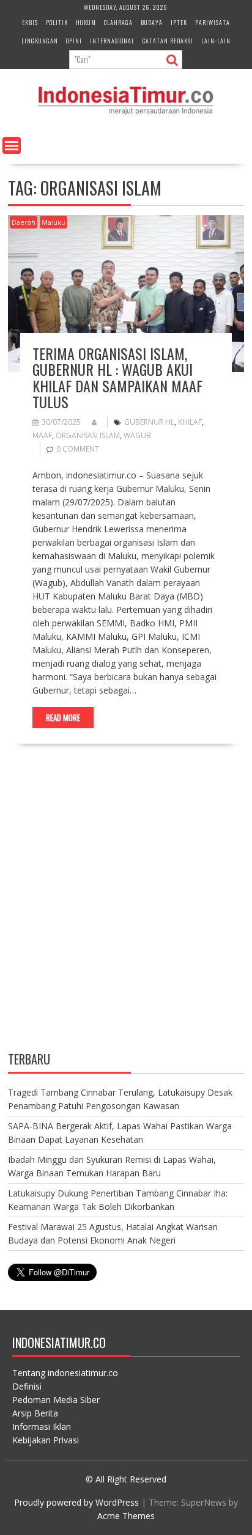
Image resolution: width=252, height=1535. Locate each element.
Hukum (86, 22)
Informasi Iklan (41, 1426)
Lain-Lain (216, 40)
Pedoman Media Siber (56, 1399)
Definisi (27, 1386)
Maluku (53, 222)
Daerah (23, 222)
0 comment (77, 449)
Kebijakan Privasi (45, 1440)
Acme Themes (126, 1516)
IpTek (179, 22)
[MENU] (11, 145)
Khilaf (190, 422)
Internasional (112, 40)
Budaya (152, 22)
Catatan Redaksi (168, 40)
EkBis (30, 22)
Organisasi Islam (88, 435)
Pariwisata (212, 22)
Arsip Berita (35, 1413)
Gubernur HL (149, 422)
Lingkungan (39, 40)
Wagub (137, 435)
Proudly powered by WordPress (76, 1502)
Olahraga (118, 22)
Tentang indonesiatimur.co (65, 1373)
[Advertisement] (126, 908)
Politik (57, 22)
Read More (63, 717)
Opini (74, 40)
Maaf (42, 435)
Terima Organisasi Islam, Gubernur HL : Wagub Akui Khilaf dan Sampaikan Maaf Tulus (117, 377)
